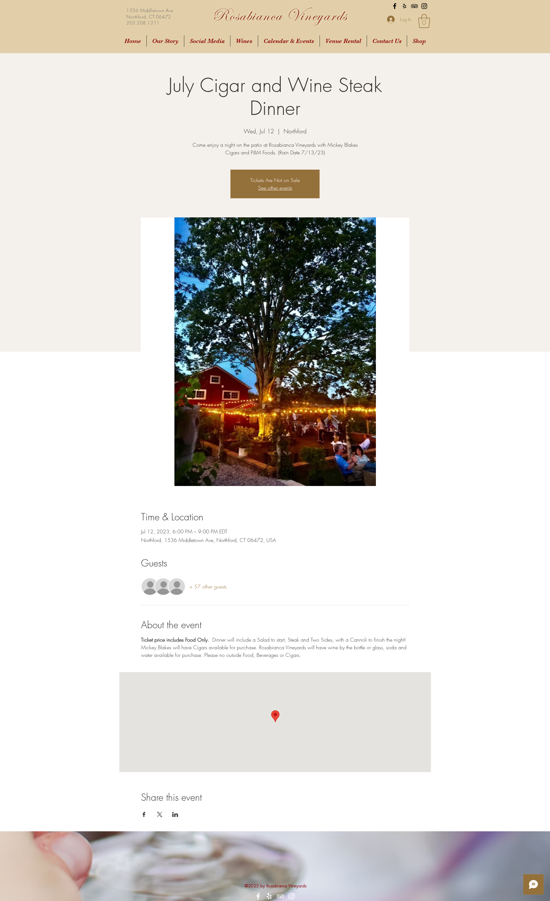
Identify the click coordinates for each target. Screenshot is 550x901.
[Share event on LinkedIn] (175, 814)
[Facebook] (394, 6)
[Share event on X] (160, 814)
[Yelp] (404, 6)
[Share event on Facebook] (144, 814)
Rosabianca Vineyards (279, 15)
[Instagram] (424, 6)
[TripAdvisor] (414, 6)
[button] (424, 21)
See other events (275, 187)
